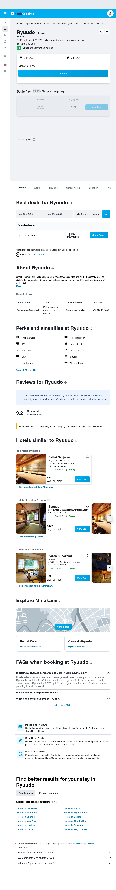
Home (19, 23)
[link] (36, 487)
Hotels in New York (26, 820)
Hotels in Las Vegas (27, 808)
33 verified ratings (43, 48)
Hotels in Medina (72, 816)
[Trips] (5, 56)
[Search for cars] (5, 35)
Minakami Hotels (82, 23)
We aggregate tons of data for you (36, 858)
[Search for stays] (5, 29)
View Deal (82, 479)
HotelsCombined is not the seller (35, 852)
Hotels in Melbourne (27, 812)
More (18, 285)
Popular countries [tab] (48, 793)
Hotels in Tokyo (25, 829)
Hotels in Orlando (26, 816)
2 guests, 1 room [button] (28, 65)
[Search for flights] (5, 23)
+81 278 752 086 (26, 43)
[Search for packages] (5, 42)
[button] (5, 13)
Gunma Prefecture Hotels (56, 23)
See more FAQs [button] (63, 705)
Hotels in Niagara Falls (75, 829)
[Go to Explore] (5, 48)
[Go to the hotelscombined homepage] (22, 13)
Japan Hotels (30, 23)
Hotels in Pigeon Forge (76, 812)
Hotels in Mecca (72, 808)
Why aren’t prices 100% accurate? (36, 863)
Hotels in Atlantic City (75, 820)
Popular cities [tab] (26, 793)
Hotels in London (26, 825)
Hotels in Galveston (74, 825)
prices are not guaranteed (83, 843)
